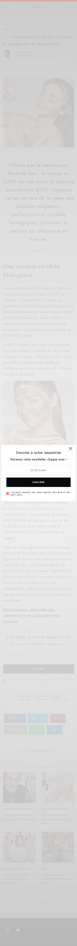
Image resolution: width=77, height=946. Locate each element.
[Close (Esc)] (71, 450)
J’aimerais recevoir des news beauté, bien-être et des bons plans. (40, 493)
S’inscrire (38, 482)
